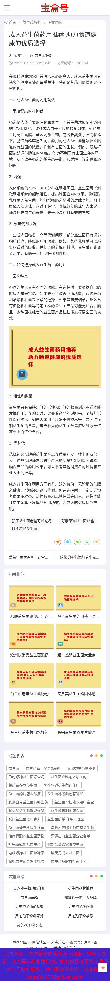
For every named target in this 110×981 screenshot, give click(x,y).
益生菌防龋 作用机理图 (65, 819)
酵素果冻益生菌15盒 (77, 521)
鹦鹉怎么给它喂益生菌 (65, 844)
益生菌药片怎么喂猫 (24, 793)
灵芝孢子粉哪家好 (29, 916)
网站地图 (39, 942)
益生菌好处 (31, 22)
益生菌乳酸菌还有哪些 (65, 793)
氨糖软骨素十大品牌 (80, 897)
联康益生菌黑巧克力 (24, 819)
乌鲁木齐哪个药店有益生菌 (72, 827)
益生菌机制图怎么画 (67, 810)
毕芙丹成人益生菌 (65, 853)
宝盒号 (19, 55)
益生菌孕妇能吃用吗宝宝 (74, 802)
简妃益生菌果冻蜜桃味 (26, 861)
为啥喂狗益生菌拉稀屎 (26, 853)
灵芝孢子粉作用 (80, 906)
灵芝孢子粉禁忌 (80, 916)
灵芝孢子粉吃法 (29, 925)
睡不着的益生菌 (24, 528)
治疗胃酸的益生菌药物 (26, 836)
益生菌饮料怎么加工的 (69, 777)
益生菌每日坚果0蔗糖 (43, 768)
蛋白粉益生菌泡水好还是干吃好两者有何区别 (48, 732)
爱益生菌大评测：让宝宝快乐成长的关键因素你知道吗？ (53, 557)
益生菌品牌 (29, 897)
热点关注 (58, 942)
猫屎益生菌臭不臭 (81, 768)
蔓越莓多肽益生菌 (22, 785)
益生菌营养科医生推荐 (26, 827)
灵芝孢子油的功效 (29, 906)
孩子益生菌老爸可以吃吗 (31, 521)
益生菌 (13, 768)
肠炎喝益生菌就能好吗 (26, 810)
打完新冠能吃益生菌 (24, 844)
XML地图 (20, 942)
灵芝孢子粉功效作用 (29, 888)
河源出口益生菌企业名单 (70, 836)
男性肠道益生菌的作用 (62, 785)
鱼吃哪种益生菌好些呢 (26, 777)
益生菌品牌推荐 (80, 888)
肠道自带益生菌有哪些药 (28, 802)
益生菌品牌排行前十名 (69, 861)
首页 (12, 22)
